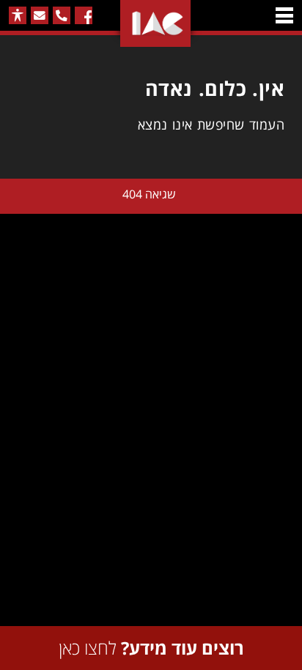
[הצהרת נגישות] (17, 15)
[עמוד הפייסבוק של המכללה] (83, 15)
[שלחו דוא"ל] (39, 15)
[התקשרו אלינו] (61, 15)
